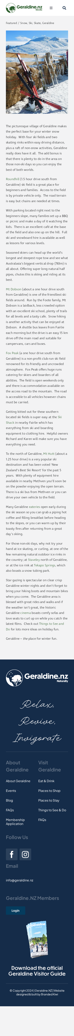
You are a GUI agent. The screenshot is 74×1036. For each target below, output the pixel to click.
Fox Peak (12, 353)
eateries (34, 507)
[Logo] (24, 4)
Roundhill (12, 179)
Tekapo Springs (44, 565)
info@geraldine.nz (19, 880)
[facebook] (12, 854)
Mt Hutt (48, 454)
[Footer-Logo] (37, 671)
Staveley (34, 560)
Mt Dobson (13, 289)
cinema (25, 613)
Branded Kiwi (49, 994)
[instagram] (25, 854)
